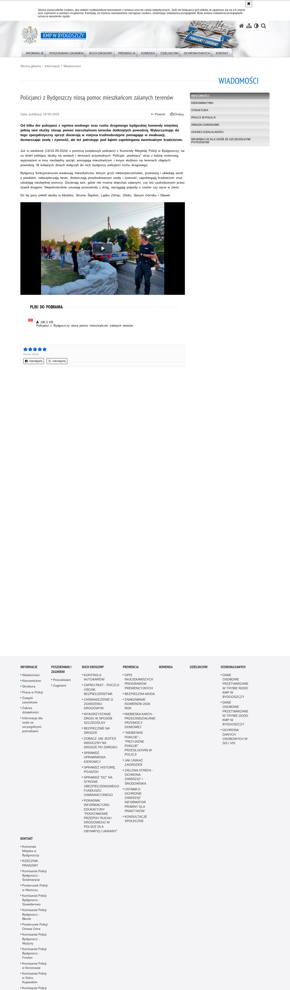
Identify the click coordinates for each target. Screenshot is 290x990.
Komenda (166, 669)
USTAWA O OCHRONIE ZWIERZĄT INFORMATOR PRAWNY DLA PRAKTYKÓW (135, 802)
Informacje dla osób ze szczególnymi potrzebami (220, 141)
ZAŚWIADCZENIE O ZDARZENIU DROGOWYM (98, 706)
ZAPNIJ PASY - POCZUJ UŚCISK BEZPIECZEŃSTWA (101, 691)
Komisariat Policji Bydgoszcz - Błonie (34, 916)
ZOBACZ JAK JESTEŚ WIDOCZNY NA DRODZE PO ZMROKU (100, 745)
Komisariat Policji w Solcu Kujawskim (34, 980)
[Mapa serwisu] (249, 26)
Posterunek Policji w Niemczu (35, 890)
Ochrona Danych (233, 669)
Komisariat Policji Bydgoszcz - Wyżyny (34, 941)
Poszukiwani (62, 682)
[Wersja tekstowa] (256, 26)
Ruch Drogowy (93, 669)
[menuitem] (34, 52)
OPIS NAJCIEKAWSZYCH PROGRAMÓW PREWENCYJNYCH (139, 683)
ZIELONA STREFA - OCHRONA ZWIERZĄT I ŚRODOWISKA (139, 779)
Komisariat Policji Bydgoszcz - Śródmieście (34, 877)
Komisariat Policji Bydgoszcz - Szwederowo (34, 902)
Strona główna (30, 66)
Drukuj (179, 114)
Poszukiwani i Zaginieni (61, 671)
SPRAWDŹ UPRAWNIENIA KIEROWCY (94, 759)
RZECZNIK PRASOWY (30, 865)
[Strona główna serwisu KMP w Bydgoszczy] (241, 26)
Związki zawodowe (205, 124)
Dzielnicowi (199, 669)
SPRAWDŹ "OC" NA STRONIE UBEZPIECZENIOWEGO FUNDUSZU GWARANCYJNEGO (101, 788)
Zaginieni (59, 687)
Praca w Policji (203, 117)
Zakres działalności (207, 132)
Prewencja (131, 669)
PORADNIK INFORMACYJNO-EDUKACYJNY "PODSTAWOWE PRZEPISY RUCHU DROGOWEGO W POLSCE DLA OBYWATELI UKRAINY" (101, 818)
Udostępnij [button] (35, 361)
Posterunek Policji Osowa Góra (35, 929)
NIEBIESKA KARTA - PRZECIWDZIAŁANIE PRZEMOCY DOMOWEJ (140, 722)
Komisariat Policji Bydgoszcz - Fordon (34, 955)
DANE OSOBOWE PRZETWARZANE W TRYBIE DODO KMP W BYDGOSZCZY (235, 715)
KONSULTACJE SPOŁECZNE (136, 821)
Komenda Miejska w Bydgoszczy (30, 853)
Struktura (199, 110)
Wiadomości (72, 66)
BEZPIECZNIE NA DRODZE (96, 732)
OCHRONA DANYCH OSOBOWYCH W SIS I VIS (234, 738)
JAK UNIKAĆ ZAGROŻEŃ (134, 764)
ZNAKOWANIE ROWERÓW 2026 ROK (137, 706)
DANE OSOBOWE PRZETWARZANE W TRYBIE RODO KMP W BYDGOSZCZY (235, 688)
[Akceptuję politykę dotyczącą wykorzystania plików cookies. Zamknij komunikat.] (248, 3)
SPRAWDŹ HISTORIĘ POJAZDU (99, 772)
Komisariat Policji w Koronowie (34, 968)
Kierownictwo (202, 103)
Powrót (160, 114)
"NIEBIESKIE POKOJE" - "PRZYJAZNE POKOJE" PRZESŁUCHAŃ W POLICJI (138, 746)
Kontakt (26, 840)
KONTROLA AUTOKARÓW (94, 679)
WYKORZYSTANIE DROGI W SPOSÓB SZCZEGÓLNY (98, 720)
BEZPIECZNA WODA (140, 696)
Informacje (52, 66)
